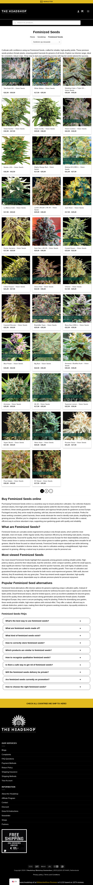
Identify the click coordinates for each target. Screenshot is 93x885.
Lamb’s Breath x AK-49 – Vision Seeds (45, 209)
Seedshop (41, 37)
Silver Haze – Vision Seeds (44, 442)
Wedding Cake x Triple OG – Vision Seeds (75, 89)
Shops (4, 820)
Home (32, 37)
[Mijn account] (78, 11)
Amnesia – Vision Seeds (12, 404)
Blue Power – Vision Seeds (13, 363)
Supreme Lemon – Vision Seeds (76, 404)
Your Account (7, 781)
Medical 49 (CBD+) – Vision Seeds (75, 168)
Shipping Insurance (9, 772)
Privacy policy (38, 875)
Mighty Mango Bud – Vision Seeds (44, 168)
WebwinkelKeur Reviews (47, 882)
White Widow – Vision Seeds (44, 88)
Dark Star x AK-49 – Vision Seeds (46, 248)
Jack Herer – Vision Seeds (74, 208)
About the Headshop (10, 794)
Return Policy (7, 768)
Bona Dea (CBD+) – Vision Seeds (77, 325)
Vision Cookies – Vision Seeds (76, 129)
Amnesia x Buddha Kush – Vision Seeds (77, 365)
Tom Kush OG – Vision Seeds (14, 88)
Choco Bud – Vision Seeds (43, 287)
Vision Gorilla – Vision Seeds (44, 129)
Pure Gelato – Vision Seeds (13, 481)
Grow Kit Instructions (10, 811)
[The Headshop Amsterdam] (14, 11)
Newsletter (6, 816)
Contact (5, 802)
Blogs (4, 750)
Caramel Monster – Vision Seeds (15, 325)
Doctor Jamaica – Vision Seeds (15, 248)
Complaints (6, 754)
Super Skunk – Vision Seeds (14, 442)
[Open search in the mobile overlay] (46, 22)
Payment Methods (9, 763)
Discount (5, 807)
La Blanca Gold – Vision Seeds (15, 208)
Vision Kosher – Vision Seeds (14, 129)
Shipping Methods (9, 776)
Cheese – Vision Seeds (73, 287)
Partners (5, 824)
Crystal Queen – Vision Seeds (75, 248)
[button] (82, 11)
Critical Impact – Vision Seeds (14, 287)
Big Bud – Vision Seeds (42, 363)
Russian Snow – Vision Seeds (75, 442)
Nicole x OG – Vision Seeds (13, 167)
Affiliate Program (8, 798)
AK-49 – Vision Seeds (42, 404)
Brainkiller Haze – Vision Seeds (45, 325)
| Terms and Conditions (51, 875)
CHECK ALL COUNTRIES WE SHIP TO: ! (46, 704)
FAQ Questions (8, 759)
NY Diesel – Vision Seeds (43, 481)
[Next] (51, 491)
